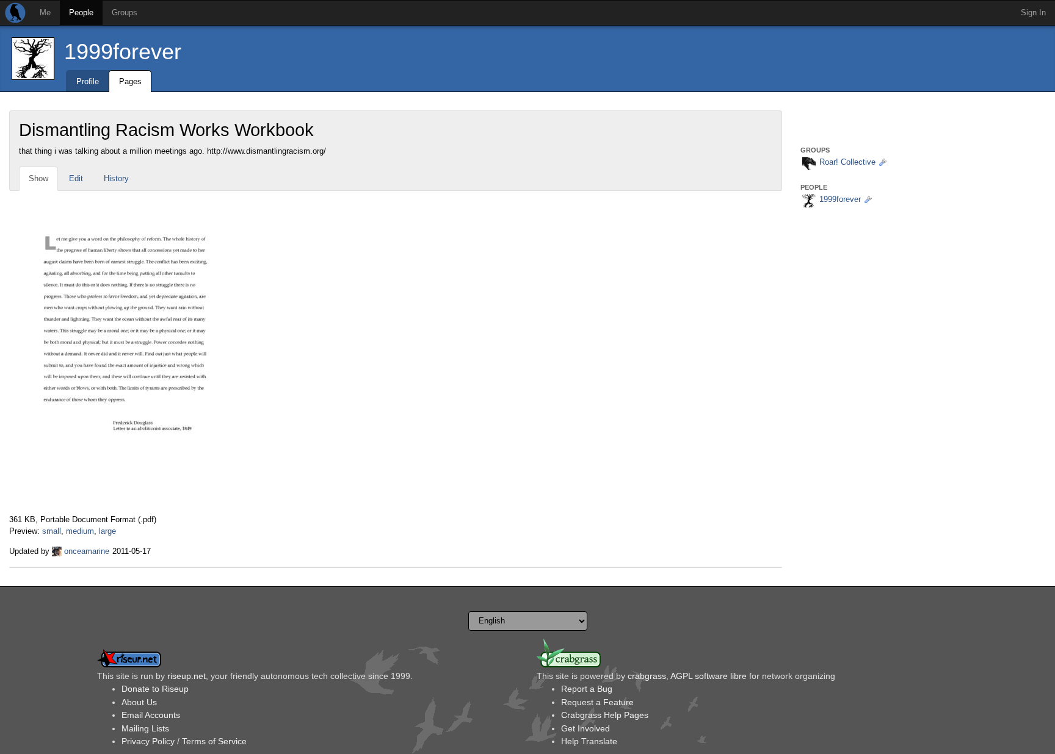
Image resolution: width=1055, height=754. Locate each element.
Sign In (1033, 12)
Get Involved (585, 728)
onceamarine (86, 551)
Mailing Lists (145, 728)
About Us (139, 702)
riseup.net (186, 676)
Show (38, 178)
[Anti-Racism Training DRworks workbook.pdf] (127, 352)
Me (45, 12)
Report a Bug (586, 689)
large (107, 531)
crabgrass (647, 676)
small (51, 531)
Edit (76, 178)
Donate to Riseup (155, 689)
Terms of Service (214, 741)
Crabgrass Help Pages (604, 715)
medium (80, 531)
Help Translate (589, 741)
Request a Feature (597, 702)
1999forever (122, 51)
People (81, 12)
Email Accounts (150, 715)
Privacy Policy (148, 741)
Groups (124, 12)
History (116, 178)
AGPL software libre (708, 676)
